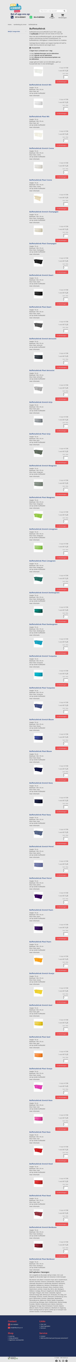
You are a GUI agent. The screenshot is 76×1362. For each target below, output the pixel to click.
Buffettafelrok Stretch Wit (40, 85)
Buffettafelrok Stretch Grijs (40, 402)
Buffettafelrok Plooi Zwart (40, 307)
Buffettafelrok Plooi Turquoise (42, 688)
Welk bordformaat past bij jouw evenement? (54, 1338)
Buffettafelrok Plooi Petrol (40, 878)
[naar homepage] (23, 7)
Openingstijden (45, 1326)
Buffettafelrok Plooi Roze (40, 1132)
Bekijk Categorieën (14, 31)
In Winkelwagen (62, 82)
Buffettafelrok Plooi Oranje (40, 1068)
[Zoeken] (64, 10)
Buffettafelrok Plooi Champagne (42, 243)
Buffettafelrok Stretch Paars (41, 910)
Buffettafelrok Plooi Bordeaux (41, 1259)
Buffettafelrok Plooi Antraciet (41, 370)
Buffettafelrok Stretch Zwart (41, 275)
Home (9, 24)
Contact (43, 1336)
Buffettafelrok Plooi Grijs (39, 434)
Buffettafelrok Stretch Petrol (41, 846)
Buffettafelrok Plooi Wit (39, 116)
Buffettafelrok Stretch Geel (40, 1005)
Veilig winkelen (13, 1338)
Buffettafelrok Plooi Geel (39, 1037)
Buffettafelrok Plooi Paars (40, 942)
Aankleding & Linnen (20, 24)
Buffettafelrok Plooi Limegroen (42, 561)
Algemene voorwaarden (16, 1340)
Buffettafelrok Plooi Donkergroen (43, 624)
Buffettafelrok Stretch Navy (41, 783)
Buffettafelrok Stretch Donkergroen (44, 592)
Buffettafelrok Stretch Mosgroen (43, 465)
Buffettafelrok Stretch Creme (41, 148)
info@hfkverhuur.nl (16, 1328)
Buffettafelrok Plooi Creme (40, 180)
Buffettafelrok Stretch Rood (41, 1164)
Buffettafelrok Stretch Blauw (41, 719)
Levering (11, 1336)
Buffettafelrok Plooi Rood (40, 1195)
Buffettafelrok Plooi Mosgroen (42, 497)
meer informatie (34, 95)
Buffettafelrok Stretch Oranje (41, 973)
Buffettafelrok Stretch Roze (40, 1100)
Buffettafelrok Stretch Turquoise (43, 656)
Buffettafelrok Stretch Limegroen (43, 529)
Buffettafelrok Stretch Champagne (43, 212)
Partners (43, 1328)
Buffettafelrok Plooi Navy (40, 815)
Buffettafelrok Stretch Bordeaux (42, 1227)
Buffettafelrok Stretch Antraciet (42, 338)
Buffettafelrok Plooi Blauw (40, 751)
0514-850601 (14, 1324)
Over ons (43, 1324)
